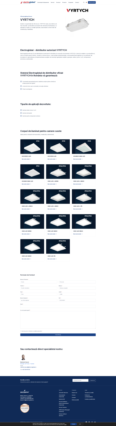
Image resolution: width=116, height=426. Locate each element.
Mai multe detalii (26, 159)
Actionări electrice (63, 392)
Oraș (21, 291)
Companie (70, 2)
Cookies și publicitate (90, 399)
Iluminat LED (62, 399)
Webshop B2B (92, 2)
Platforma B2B (75, 399)
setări (65, 424)
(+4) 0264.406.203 (28, 398)
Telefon (22, 285)
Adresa (60, 285)
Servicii (52, 2)
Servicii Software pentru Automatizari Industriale (64, 403)
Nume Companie (24, 298)
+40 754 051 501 (26, 369)
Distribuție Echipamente (43, 2)
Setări (80, 424)
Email (21, 304)
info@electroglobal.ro (28, 400)
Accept (73, 424)
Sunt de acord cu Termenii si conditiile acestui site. (32, 331)
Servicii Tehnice (63, 407)
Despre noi (74, 392)
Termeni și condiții (89, 392)
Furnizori (58, 2)
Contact (77, 2)
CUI (60, 298)
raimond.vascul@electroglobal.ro (28, 367)
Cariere (73, 395)
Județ (60, 291)
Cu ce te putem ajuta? (25, 310)
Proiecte (64, 2)
